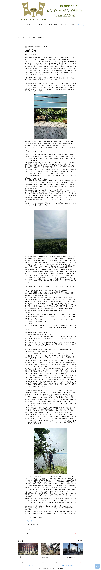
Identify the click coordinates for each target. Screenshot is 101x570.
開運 (28, 37)
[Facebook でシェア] (25, 529)
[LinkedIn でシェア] (32, 529)
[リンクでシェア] (35, 529)
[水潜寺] (28, 549)
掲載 (33, 37)
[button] (81, 37)
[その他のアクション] (75, 47)
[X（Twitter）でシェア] (29, 529)
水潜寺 (22, 557)
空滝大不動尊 (46, 557)
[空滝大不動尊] (50, 549)
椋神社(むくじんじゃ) (70, 557)
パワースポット (52, 37)
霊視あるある (41, 37)
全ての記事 (21, 37)
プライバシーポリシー (33, 565)
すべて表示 (80, 540)
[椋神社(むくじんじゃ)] (73, 549)
